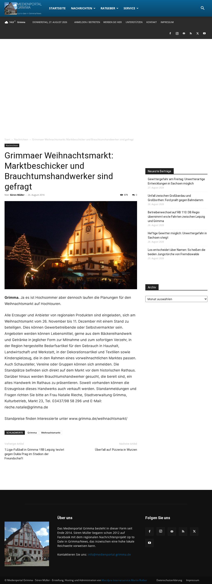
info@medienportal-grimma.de (109, 554)
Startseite (57, 8)
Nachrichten (81, 8)
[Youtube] (204, 33)
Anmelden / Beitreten (87, 22)
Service (129, 8)
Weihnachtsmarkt (50, 432)
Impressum (167, 22)
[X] (197, 33)
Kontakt (151, 22)
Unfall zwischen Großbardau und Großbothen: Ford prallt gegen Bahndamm (175, 198)
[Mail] (184, 33)
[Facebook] (170, 33)
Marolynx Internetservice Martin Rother (124, 580)
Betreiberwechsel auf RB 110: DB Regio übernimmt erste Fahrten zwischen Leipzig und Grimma (176, 217)
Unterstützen (134, 22)
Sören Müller (17, 194)
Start (7, 139)
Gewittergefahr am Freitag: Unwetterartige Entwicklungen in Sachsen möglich (176, 181)
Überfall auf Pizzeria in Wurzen (116, 450)
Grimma (32, 432)
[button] (202, 9)
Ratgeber (108, 8)
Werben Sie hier (112, 22)
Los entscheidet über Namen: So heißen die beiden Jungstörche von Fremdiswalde (176, 252)
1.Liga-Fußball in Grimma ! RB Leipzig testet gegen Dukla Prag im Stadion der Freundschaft (34, 454)
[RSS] (191, 33)
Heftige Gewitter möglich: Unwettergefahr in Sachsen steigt (177, 235)
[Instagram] (177, 33)
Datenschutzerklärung (169, 580)
